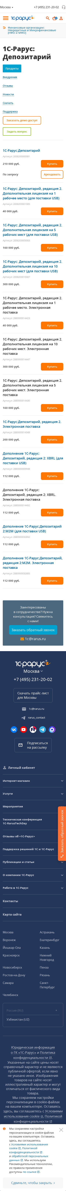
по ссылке (30, 1172)
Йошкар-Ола (12, 948)
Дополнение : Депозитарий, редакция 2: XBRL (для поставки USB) (33, 458)
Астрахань (47, 932)
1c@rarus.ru (35, 638)
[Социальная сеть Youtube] (23, 729)
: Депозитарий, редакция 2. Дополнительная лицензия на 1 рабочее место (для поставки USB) (32, 193)
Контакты (10, 901)
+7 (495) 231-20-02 (46, 7)
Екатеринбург (49, 940)
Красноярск (11, 955)
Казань (45, 948)
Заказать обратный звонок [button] (33, 630)
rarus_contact (36, 717)
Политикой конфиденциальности (24, 1150)
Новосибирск (12, 967)
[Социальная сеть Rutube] (33, 729)
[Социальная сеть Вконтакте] (14, 729)
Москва (8, 932)
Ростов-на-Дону (14, 975)
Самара (8, 983)
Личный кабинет (21, 768)
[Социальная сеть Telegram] (42, 729)
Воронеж (9, 940)
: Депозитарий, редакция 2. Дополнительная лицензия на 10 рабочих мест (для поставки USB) (32, 266)
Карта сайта (12, 914)
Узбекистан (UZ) (18, 1019)
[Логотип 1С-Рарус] (23, 18)
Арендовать (52, 174)
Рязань (45, 975)
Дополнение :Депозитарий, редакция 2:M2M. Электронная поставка (33, 563)
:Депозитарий (21, 150)
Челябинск (10, 995)
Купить (52, 163)
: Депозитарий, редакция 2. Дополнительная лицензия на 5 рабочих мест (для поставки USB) (32, 230)
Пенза (44, 967)
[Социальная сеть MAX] (52, 729)
